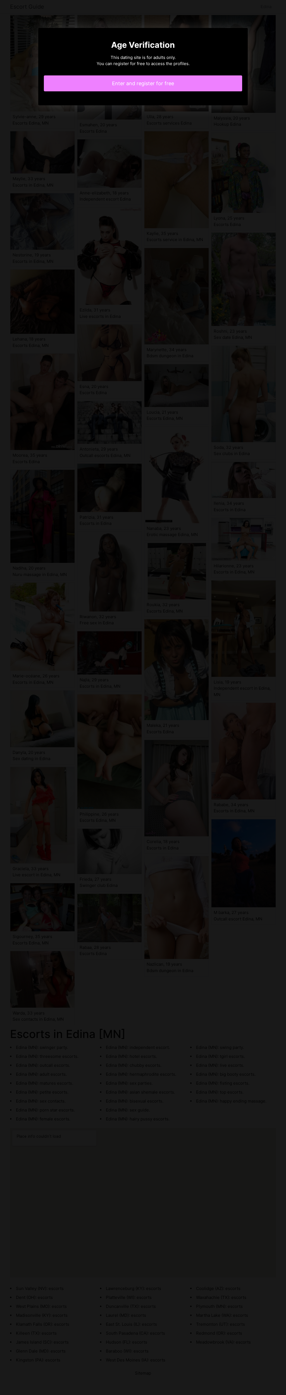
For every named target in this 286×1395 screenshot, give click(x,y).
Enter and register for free (143, 83)
